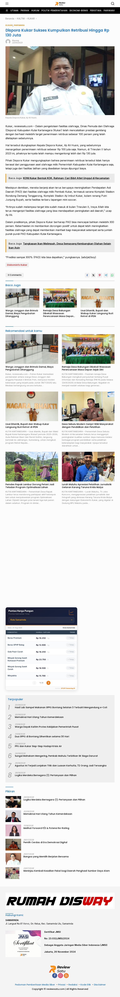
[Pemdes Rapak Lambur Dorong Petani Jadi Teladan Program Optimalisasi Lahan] (31, 466)
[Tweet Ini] (93, 275)
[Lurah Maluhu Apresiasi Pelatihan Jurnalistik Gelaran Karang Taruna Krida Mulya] (88, 466)
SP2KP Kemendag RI (68, 688)
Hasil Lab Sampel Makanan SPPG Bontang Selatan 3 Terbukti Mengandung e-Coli (61, 707)
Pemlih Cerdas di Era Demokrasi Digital (45, 842)
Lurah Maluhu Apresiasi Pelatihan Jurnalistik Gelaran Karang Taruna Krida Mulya (87, 486)
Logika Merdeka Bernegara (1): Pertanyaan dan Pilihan (46, 775)
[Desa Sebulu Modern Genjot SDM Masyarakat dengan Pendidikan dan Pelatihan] (88, 406)
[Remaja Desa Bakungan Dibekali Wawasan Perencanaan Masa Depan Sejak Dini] (60, 297)
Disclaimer (100, 984)
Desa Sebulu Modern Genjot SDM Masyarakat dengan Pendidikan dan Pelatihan (87, 425)
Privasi (61, 984)
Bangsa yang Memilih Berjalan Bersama (46, 856)
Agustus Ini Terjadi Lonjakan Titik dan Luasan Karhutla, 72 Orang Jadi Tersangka (60, 765)
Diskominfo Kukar (17, 264)
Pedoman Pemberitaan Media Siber (35, 984)
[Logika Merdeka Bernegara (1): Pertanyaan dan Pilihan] (13, 802)
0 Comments (14, 274)
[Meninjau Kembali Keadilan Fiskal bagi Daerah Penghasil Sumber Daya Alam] (12, 873)
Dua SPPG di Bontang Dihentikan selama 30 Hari (42, 736)
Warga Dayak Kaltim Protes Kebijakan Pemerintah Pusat (47, 726)
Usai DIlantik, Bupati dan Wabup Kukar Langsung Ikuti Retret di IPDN (97, 313)
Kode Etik (85, 984)
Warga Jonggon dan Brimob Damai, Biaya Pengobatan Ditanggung (21, 313)
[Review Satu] (60, 3)
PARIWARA (19, 25)
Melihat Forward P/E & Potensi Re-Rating (46, 828)
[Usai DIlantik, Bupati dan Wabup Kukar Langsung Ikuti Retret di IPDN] (98, 297)
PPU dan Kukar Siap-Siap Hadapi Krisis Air (38, 746)
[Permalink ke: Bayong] (7, 41)
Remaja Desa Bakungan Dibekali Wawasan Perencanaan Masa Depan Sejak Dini (58, 313)
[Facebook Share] (87, 275)
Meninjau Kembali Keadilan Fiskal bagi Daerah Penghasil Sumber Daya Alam (66, 870)
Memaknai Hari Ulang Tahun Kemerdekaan (39, 717)
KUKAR (9, 25)
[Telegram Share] (106, 275)
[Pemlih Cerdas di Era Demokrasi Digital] (13, 844)
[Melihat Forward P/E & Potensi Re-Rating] (13, 830)
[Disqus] (60, 556)
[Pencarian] (113, 3)
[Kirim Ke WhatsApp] (112, 275)
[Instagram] (60, 976)
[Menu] (7, 3)
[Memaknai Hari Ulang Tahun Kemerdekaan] (13, 816)
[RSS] (66, 976)
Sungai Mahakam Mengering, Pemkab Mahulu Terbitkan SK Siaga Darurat (56, 755)
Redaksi (72, 984)
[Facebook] (54, 976)
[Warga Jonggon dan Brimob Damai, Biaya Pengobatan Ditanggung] (22, 298)
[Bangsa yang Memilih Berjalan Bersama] (13, 859)
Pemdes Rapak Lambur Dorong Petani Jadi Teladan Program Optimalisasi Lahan (29, 486)
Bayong (15, 40)
